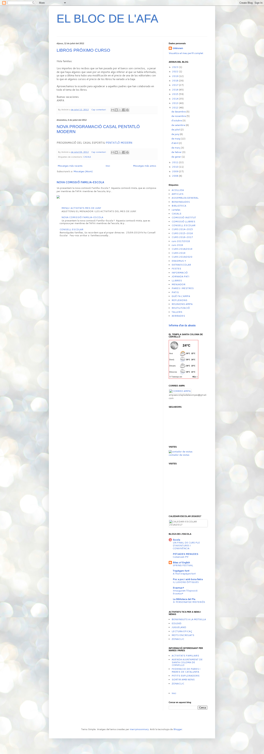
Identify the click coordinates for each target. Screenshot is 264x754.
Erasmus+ (178, 587)
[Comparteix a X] (120, 110)
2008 (175, 175)
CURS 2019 (178, 253)
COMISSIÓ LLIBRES (183, 221)
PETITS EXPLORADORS (185, 675)
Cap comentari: (99, 109)
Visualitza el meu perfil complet (186, 53)
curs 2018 (177, 245)
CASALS (87, 156)
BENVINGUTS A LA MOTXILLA (189, 619)
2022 (175, 71)
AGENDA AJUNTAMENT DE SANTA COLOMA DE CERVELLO (187, 662)
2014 (175, 98)
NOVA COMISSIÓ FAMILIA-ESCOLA (80, 182)
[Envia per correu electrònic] (113, 110)
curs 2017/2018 (181, 241)
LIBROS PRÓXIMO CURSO (83, 50)
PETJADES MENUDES (185, 554)
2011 (175, 162)
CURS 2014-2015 (182, 229)
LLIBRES (177, 280)
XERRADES (178, 315)
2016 (175, 89)
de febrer (176, 152)
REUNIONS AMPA (182, 304)
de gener (176, 156)
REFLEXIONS (179, 300)
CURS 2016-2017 (182, 237)
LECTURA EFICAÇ (182, 631)
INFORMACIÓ (180, 272)
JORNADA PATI (180, 276)
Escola (176, 539)
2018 (175, 80)
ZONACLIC (178, 639)
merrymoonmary (139, 729)
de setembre (178, 125)
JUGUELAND (179, 627)
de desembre (178, 111)
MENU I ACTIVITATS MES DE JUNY (81, 208)
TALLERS (177, 312)
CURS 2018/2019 (182, 248)
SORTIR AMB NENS (183, 679)
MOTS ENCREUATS (183, 635)
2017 (175, 85)
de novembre (179, 116)
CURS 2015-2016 (182, 233)
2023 (175, 67)
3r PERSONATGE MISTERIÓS (189, 602)
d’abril (175, 143)
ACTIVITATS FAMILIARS (185, 655)
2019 (175, 76)
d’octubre (176, 120)
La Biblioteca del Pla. (184, 599)
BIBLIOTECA (179, 205)
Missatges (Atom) (83, 171)
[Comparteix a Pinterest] (127, 110)
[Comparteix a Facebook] (124, 110)
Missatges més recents (70, 165)
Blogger (177, 729)
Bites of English (181, 562)
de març (176, 147)
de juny (175, 134)
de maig (176, 138)
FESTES (176, 268)
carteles (176, 209)
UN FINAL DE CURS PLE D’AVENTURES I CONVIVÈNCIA (186, 545)
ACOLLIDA (178, 190)
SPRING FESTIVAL (183, 565)
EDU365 (176, 623)
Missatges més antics (144, 165)
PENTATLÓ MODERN (119, 142)
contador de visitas (179, 454)
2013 (175, 103)
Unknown (178, 48)
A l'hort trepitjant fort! (184, 573)
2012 (175, 107)
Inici (108, 165)
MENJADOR (178, 284)
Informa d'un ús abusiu (182, 325)
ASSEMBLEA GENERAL (185, 197)
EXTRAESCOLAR (181, 264)
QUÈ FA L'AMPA (181, 296)
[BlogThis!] (116, 110)
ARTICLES (177, 194)
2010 (175, 166)
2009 (175, 171)
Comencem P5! (180, 556)
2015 (175, 94)
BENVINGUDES (181, 201)
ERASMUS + (179, 260)
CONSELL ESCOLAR (71, 229)
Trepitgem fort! (181, 570)
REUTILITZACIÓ (181, 308)
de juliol (176, 129)
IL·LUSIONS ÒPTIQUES (186, 582)
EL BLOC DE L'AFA (107, 18)
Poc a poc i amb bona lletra (188, 579)
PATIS (175, 292)
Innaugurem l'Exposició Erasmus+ (185, 592)
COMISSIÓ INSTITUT (184, 217)
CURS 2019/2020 (182, 256)
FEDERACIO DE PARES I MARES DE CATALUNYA (186, 670)
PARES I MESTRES (183, 288)
